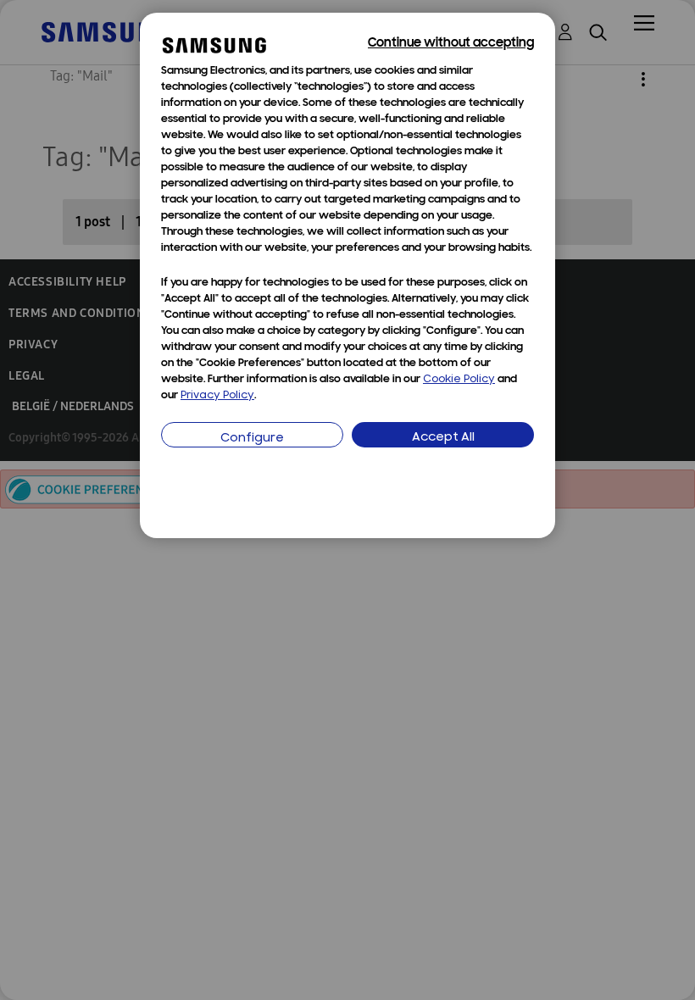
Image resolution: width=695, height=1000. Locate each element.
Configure (252, 438)
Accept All (443, 437)
